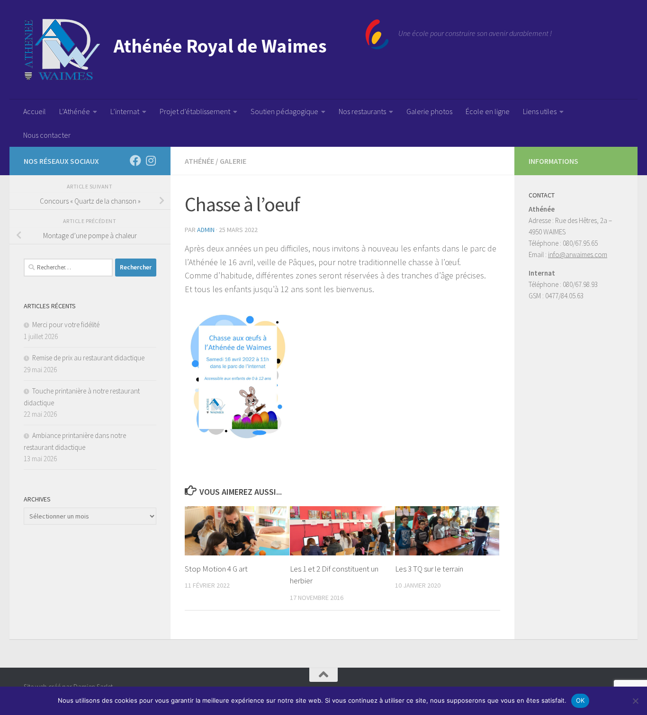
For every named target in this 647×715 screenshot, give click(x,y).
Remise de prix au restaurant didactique (88, 357)
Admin (206, 229)
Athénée (199, 161)
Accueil (34, 111)
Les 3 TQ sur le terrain (429, 568)
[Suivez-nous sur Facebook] (135, 160)
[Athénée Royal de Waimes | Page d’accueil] (206, 49)
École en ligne (488, 111)
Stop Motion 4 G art (216, 568)
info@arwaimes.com (577, 254)
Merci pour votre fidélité (65, 324)
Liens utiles (540, 111)
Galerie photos (429, 111)
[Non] (635, 701)
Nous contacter (47, 135)
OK (580, 700)
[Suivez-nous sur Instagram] (150, 160)
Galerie (233, 161)
